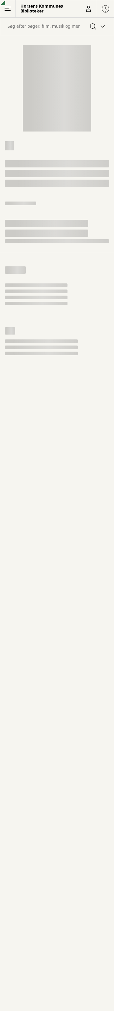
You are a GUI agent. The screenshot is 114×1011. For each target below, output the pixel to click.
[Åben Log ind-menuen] (88, 8)
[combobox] (57, 26)
